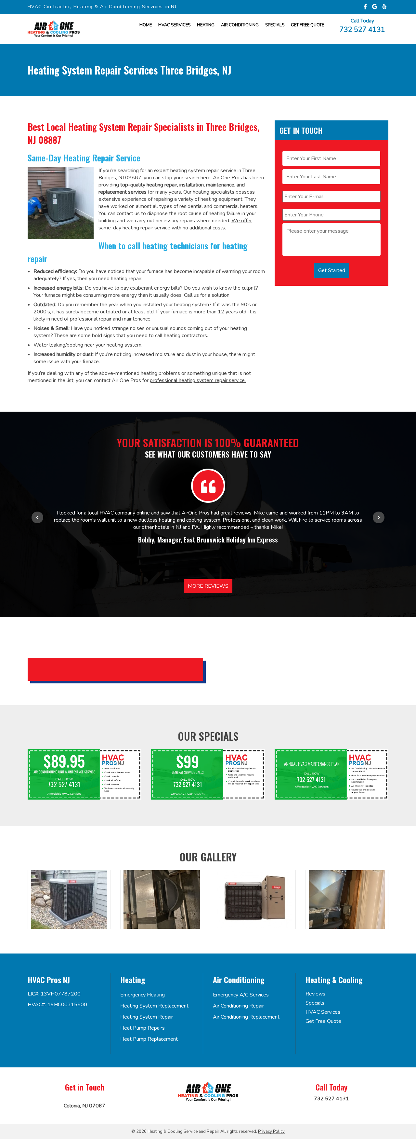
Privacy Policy (271, 1131)
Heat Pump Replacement (149, 1039)
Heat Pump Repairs (142, 1028)
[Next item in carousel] (378, 517)
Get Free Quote (323, 1021)
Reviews (315, 993)
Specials (274, 25)
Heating (205, 25)
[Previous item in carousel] (37, 517)
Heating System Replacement (154, 1005)
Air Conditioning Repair (238, 1005)
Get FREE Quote (307, 25)
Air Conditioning (240, 25)
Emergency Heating (142, 994)
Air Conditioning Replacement (246, 1017)
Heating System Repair (146, 1017)
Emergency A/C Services (241, 994)
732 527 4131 (362, 29)
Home (145, 25)
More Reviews (208, 586)
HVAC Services (174, 25)
